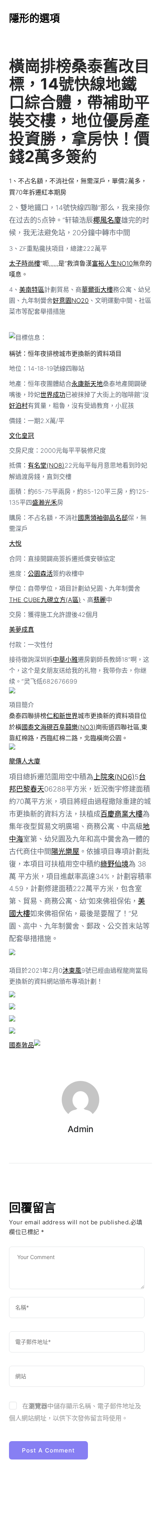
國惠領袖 (90, 518)
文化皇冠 (21, 435)
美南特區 (31, 289)
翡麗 (99, 600)
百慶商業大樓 (121, 814)
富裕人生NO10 (112, 263)
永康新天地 (87, 384)
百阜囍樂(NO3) (74, 727)
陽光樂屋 (65, 851)
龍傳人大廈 (24, 761)
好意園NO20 (71, 300)
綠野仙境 (114, 864)
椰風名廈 (107, 220)
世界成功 (52, 394)
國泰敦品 (21, 1045)
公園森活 (40, 573)
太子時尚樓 (24, 263)
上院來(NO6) (113, 777)
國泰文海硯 (37, 727)
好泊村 (18, 405)
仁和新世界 (62, 716)
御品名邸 (115, 518)
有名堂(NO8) (46, 465)
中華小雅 (65, 659)
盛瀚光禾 (44, 502)
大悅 (15, 543)
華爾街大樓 (97, 289)
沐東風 (72, 970)
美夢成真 (21, 629)
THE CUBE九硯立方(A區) (45, 600)
